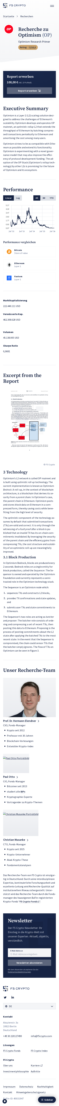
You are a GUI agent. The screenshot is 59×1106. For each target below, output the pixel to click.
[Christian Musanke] (20, 823)
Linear (8, 198)
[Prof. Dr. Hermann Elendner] (29, 697)
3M (43, 198)
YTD (52, 198)
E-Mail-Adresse (16, 951)
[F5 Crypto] (14, 6)
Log (18, 198)
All (37, 198)
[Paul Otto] (16, 763)
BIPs (23, 791)
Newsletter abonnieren (29, 962)
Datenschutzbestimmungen (19, 972)
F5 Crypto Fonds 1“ (30, 901)
